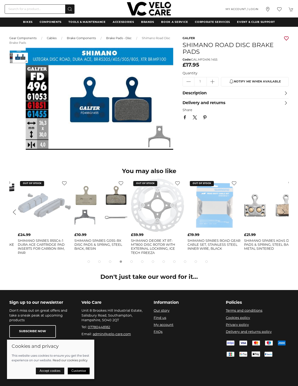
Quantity (190, 73)
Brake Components (81, 38)
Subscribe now (32, 331)
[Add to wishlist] (56, 183)
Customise (78, 370)
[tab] (89, 261)
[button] (279, 9)
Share (187, 110)
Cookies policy (238, 318)
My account (163, 325)
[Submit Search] (69, 9)
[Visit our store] (267, 9)
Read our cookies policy (70, 360)
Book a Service (174, 22)
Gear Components (23, 38)
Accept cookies (50, 370)
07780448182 (99, 327)
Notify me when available (257, 81)
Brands (147, 22)
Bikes (28, 22)
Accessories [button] (123, 22)
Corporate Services (212, 22)
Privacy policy (237, 325)
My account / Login (242, 9)
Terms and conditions (244, 311)
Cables (52, 38)
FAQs (158, 332)
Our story (161, 311)
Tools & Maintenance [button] (87, 22)
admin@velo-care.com (112, 334)
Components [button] (50, 22)
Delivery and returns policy (249, 332)
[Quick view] (56, 227)
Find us (160, 318)
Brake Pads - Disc (119, 38)
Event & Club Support (256, 22)
